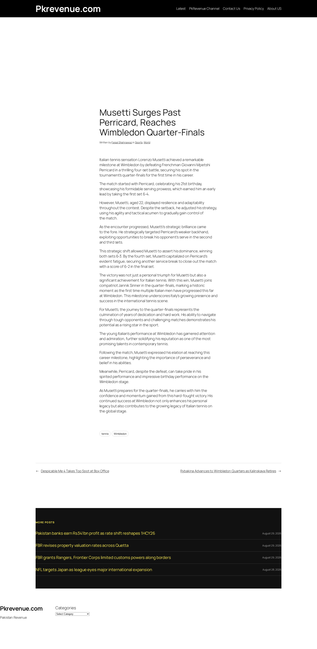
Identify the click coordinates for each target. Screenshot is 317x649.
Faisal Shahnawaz (122, 142)
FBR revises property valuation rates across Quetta (82, 545)
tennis (105, 433)
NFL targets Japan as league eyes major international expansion (94, 569)
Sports (138, 142)
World (147, 142)
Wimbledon (120, 433)
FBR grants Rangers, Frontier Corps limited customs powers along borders (103, 557)
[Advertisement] (158, 56)
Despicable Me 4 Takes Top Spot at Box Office (75, 471)
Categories (65, 608)
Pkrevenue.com (68, 9)
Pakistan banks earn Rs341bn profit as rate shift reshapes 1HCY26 (95, 533)
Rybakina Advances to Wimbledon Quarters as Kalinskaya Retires (228, 471)
